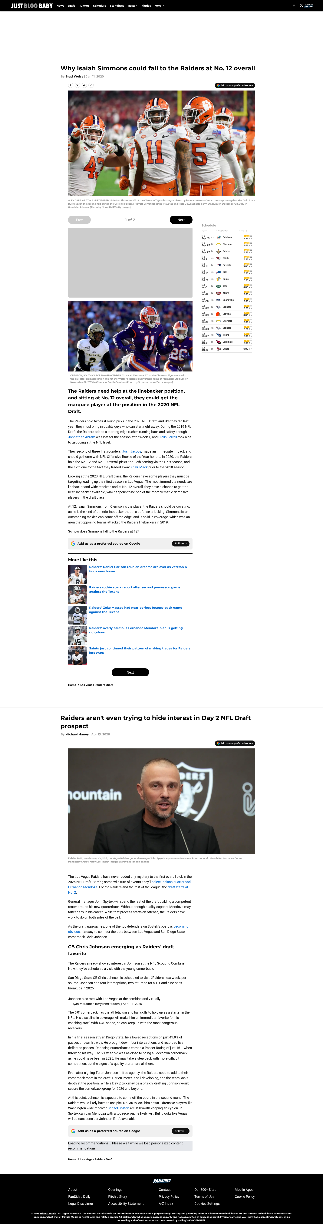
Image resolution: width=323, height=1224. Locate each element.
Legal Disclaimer (80, 1204)
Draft (71, 5)
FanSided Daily (79, 1197)
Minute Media (48, 1213)
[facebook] (294, 5)
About (72, 1190)
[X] (301, 5)
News (60, 5)
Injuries (145, 5)
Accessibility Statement (126, 1204)
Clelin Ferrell (167, 437)
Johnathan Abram (81, 437)
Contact (165, 1190)
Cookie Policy (245, 1197)
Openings (115, 1190)
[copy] (91, 85)
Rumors (84, 5)
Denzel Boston (118, 1108)
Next (181, 220)
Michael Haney (77, 734)
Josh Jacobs (131, 451)
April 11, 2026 (132, 1004)
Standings (117, 5)
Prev (79, 220)
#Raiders (157, 978)
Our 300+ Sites (205, 1190)
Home (72, 685)
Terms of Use (204, 1197)
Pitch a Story (117, 1197)
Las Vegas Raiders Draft (96, 685)
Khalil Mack (139, 467)
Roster (132, 5)
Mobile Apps (244, 1190)
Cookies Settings (207, 1204)
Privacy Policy (169, 1197)
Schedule (99, 5)
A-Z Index (166, 1204)
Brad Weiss (74, 76)
